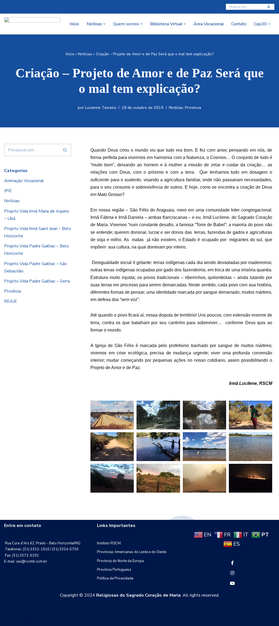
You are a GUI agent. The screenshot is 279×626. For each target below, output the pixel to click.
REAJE (10, 301)
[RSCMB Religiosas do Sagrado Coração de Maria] (32, 24)
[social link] (232, 563)
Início (74, 24)
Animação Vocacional (24, 181)
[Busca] (269, 6)
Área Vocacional (208, 24)
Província (193, 107)
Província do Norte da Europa (120, 561)
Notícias (85, 54)
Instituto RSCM (109, 543)
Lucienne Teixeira (100, 107)
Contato (238, 24)
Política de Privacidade (115, 578)
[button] (104, 24)
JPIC (8, 191)
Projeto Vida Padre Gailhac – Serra (37, 281)
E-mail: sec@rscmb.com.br (25, 561)
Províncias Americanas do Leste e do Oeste (131, 552)
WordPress (48, 619)
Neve (9, 619)
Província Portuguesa (114, 569)
